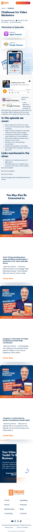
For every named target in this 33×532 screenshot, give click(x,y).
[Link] (21, 521)
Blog (21, 509)
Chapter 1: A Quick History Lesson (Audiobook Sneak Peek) (16, 419)
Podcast (23, 505)
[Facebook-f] (15, 521)
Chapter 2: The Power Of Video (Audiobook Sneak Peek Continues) (15, 341)
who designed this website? (16, 531)
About (6, 505)
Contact (23, 513)
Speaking (23, 500)
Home (6, 500)
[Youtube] (12, 521)
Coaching (8, 513)
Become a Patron (25, 98)
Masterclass (9, 509)
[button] (31, 3)
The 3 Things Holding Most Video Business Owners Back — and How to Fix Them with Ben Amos (16, 260)
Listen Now (8, 278)
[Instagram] (18, 521)
